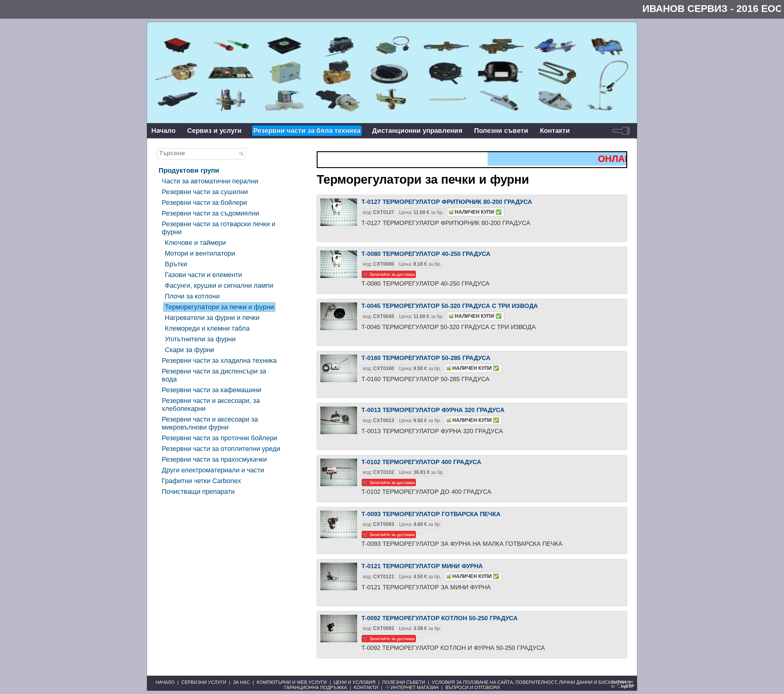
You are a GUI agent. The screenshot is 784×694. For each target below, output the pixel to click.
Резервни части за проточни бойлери (219, 438)
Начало (163, 130)
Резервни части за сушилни (205, 192)
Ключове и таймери (195, 242)
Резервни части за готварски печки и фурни (218, 228)
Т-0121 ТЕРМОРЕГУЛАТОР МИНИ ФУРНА (422, 566)
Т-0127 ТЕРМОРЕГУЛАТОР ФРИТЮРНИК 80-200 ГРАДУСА (446, 201)
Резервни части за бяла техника (306, 130)
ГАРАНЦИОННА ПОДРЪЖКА (315, 687)
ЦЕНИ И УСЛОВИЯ (354, 682)
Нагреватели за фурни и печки (212, 317)
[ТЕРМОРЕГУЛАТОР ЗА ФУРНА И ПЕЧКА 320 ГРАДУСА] (338, 425)
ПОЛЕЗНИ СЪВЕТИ (403, 682)
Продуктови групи (189, 170)
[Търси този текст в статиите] (241, 154)
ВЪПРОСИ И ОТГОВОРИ (472, 687)
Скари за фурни (189, 350)
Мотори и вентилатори (200, 253)
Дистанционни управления (417, 130)
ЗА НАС (241, 682)
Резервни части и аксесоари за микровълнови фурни (210, 423)
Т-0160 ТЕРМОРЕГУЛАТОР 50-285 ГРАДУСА (425, 358)
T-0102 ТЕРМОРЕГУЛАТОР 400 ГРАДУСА (421, 462)
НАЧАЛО (165, 682)
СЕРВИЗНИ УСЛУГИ (203, 682)
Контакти (555, 130)
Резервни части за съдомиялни (210, 213)
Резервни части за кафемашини (211, 390)
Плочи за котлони (192, 296)
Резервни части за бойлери (204, 202)
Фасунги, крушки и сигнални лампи (219, 285)
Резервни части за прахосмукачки (214, 459)
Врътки (176, 264)
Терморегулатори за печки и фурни (219, 307)
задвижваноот (622, 683)
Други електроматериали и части (213, 470)
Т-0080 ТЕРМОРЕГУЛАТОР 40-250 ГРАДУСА (425, 253)
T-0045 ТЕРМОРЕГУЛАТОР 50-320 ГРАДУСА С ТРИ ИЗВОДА (449, 305)
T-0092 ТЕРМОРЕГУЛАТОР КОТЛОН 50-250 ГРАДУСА (439, 618)
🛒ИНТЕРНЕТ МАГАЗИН (412, 687)
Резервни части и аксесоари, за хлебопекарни (211, 404)
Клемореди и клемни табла (207, 328)
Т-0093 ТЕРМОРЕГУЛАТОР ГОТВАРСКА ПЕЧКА (430, 514)
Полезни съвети (501, 130)
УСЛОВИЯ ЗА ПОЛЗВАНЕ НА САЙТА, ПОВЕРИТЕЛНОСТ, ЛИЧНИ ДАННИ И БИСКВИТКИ (529, 682)
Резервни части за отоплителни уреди (221, 448)
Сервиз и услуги (214, 130)
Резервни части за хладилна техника (219, 360)
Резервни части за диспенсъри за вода (214, 375)
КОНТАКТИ (366, 687)
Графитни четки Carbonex (201, 481)
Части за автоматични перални (210, 181)
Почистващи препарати (198, 491)
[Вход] (621, 131)
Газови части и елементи (203, 275)
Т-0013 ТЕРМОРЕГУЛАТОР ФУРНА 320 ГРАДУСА (432, 410)
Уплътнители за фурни (200, 339)
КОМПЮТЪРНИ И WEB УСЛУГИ (292, 682)
